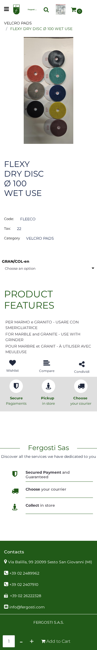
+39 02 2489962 (24, 573)
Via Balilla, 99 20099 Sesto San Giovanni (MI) (50, 562)
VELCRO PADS (18, 23)
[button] (48, 90)
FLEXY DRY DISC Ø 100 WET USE (41, 28)
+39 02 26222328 (25, 595)
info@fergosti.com (27, 607)
